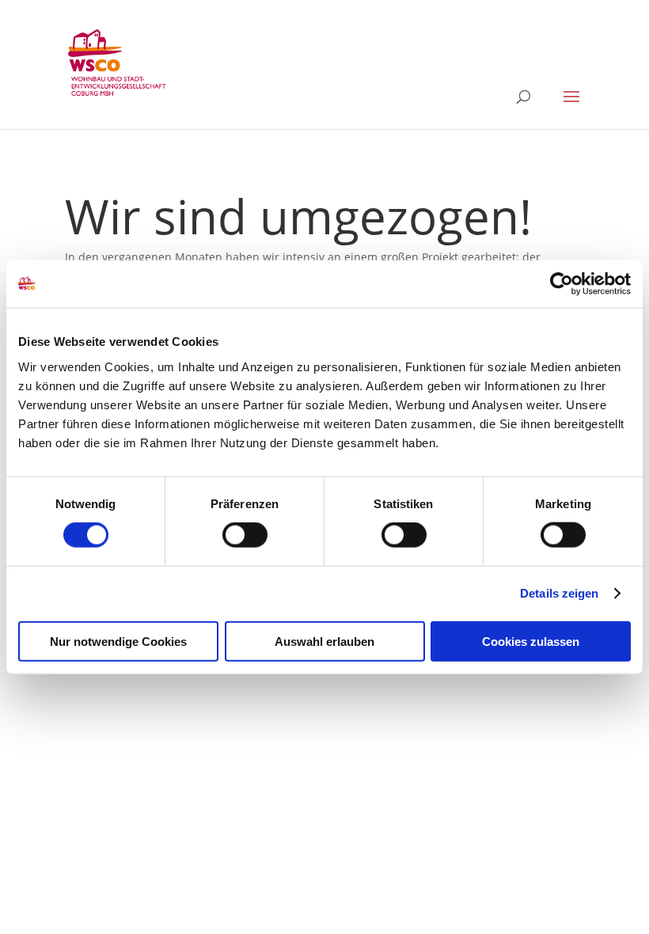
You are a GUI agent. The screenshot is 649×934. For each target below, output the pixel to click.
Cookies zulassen (530, 640)
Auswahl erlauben (324, 640)
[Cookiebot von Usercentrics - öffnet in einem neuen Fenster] (561, 284)
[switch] (245, 535)
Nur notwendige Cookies (118, 640)
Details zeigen (559, 593)
